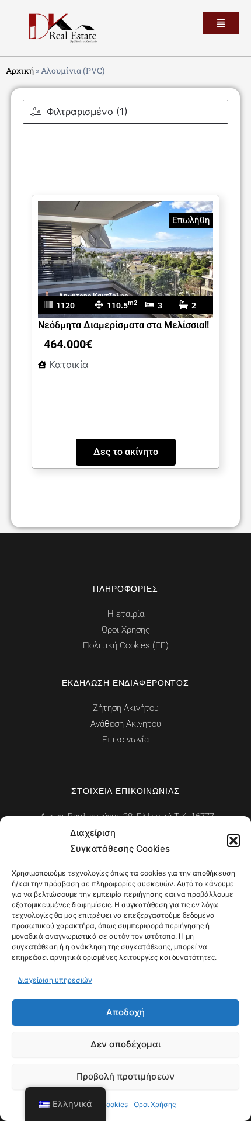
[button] (233, 840)
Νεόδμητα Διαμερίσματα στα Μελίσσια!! (123, 325)
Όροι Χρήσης (155, 1104)
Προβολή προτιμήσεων (125, 1076)
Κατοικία (69, 364)
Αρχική (20, 70)
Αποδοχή (125, 1012)
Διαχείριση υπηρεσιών (55, 980)
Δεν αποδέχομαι (125, 1044)
